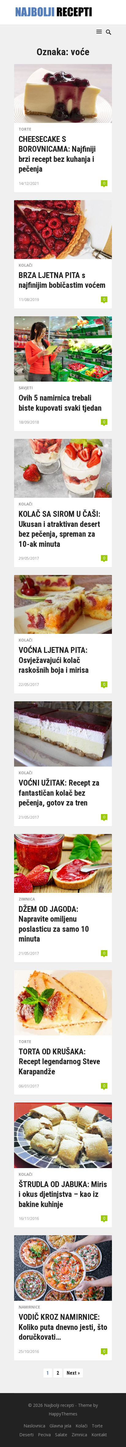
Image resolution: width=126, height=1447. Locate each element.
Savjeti (26, 387)
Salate (61, 1434)
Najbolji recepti (59, 1405)
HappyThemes (63, 1414)
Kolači (25, 265)
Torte (25, 129)
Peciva (44, 1434)
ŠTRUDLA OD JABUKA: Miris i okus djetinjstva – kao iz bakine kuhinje (63, 1194)
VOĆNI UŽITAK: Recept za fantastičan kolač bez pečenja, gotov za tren (59, 792)
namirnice (29, 1307)
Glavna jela (60, 1426)
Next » (73, 1373)
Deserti (26, 1434)
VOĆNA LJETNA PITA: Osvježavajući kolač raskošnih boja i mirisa (54, 660)
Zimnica (27, 899)
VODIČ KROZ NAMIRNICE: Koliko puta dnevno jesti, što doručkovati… (63, 1327)
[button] (100, 31)
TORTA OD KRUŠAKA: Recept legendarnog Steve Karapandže (59, 1061)
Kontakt (99, 1434)
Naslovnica (34, 1426)
